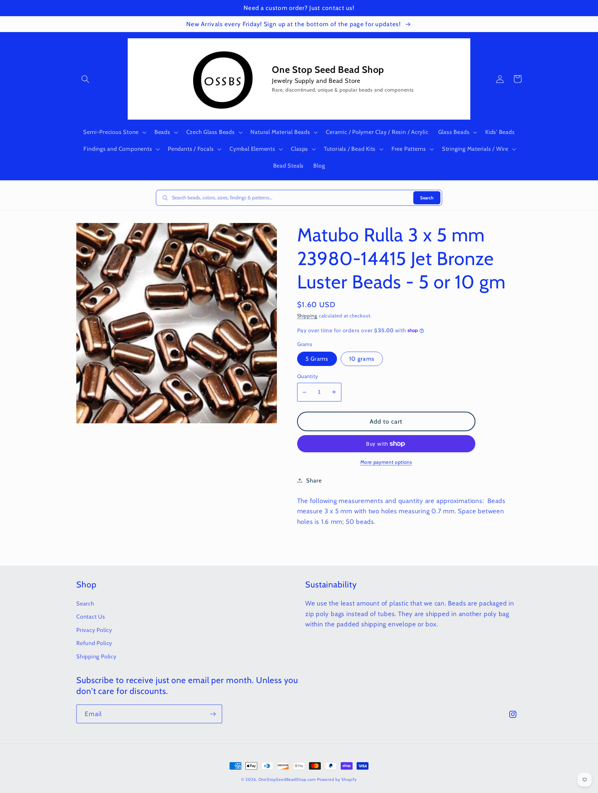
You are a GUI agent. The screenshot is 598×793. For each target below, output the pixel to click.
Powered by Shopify (337, 779)
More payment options (386, 462)
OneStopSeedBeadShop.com (287, 779)
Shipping (307, 316)
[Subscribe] (213, 714)
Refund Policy (94, 643)
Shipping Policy (96, 656)
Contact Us (90, 616)
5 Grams (317, 358)
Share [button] (313, 480)
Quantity (307, 376)
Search (427, 198)
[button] (85, 79)
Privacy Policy (94, 630)
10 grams (361, 358)
